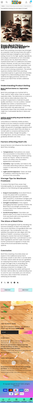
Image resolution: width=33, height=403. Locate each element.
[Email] (17, 282)
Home (3, 6)
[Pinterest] (8, 282)
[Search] (7, 2)
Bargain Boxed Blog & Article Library (14, 6)
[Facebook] (1, 282)
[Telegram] (14, 282)
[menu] (2, 2)
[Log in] (26, 2)
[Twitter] (5, 282)
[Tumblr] (11, 282)
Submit (26, 332)
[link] (9, 400)
